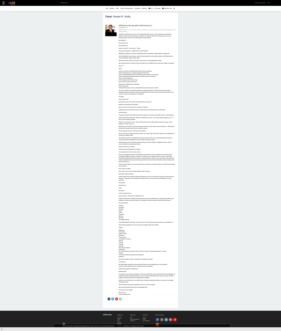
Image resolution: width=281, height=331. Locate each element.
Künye (144, 319)
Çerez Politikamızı (119, 326)
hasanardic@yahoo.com (125, 294)
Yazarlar (158, 8)
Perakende (137, 8)
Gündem (111, 8)
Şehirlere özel (168, 8)
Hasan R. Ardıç (122, 16)
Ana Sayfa (119, 317)
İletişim (144, 317)
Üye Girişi (277, 3)
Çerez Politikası (146, 320)
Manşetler (119, 323)
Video (145, 8)
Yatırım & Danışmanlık (126, 8)
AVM (117, 8)
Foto (151, 8)
